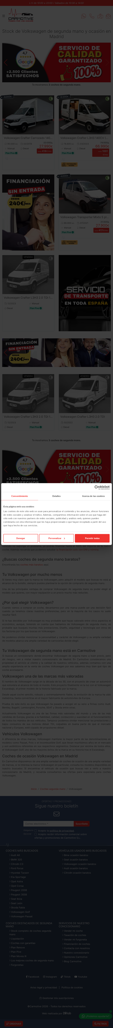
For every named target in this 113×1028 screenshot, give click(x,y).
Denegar (20, 538)
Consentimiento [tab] (19, 496)
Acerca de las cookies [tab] (93, 496)
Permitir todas (92, 538)
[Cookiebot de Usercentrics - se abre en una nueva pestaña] (97, 487)
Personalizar (54, 538)
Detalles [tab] (56, 496)
